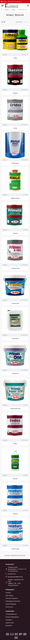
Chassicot (15, 93)
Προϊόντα (7, 9)
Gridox (15, 128)
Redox (15, 443)
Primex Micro (15, 338)
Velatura (15, 514)
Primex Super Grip (15, 408)
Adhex (15, 58)
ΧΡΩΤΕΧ (5, 54)
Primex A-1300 (15, 268)
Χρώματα (13, 9)
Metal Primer (15, 163)
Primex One (15, 373)
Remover (15, 478)
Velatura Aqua (15, 549)
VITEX (4, 160)
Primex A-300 (15, 303)
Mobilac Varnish (15, 198)
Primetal (15, 233)
